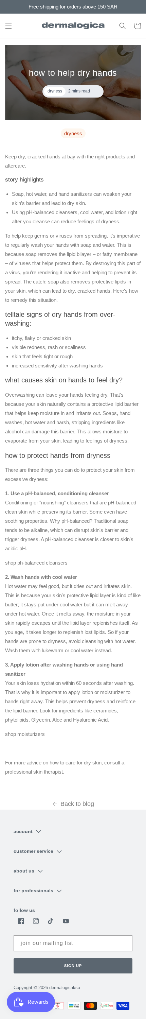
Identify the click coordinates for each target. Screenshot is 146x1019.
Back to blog (77, 803)
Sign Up (73, 966)
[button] (8, 25)
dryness (73, 133)
